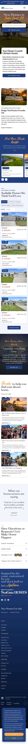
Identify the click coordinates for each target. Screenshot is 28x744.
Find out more (22, 2)
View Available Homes (14, 75)
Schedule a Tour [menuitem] (5, 663)
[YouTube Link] (2, 600)
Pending (18, 201)
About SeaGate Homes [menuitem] (6, 673)
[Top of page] (25, 703)
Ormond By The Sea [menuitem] (14, 612)
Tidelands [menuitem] (3, 653)
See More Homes (14, 327)
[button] (2, 179)
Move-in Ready (6, 205)
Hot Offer (11, 201)
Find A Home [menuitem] (4, 624)
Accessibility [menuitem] (16, 703)
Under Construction (17, 205)
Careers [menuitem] (3, 688)
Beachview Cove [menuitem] (5, 637)
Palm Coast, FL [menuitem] (4, 612)
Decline (14, 738)
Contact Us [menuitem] (3, 685)
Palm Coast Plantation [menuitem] (6, 650)
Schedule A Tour (6, 555)
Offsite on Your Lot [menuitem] (5, 645)
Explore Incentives (7, 543)
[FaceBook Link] (8, 600)
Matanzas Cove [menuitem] (4, 642)
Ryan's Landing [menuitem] (4, 655)
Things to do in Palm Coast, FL (11, 561)
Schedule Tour (14, 367)
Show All (4, 201)
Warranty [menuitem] (3, 678)
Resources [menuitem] (3, 665)
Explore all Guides (6, 394)
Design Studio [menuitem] (4, 675)
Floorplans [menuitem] (3, 627)
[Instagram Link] (5, 600)
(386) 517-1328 (7, 595)
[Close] (26, 2)
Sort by (3, 209)
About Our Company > (7, 589)
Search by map (15, 30)
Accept (14, 734)
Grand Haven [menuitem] (4, 640)
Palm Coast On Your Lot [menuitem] (6, 648)
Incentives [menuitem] (3, 630)
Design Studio (6, 549)
